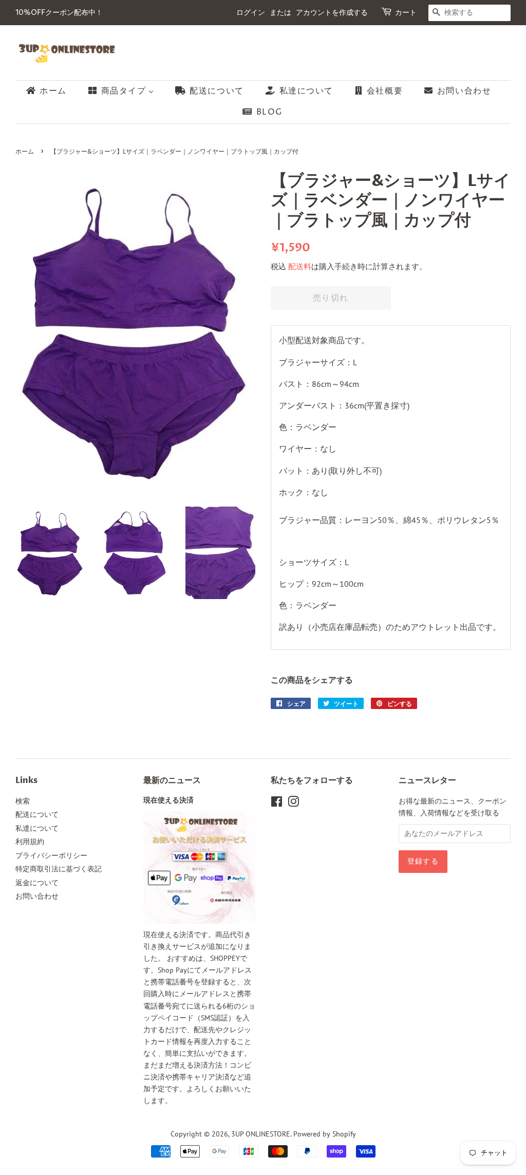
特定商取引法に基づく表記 (58, 868)
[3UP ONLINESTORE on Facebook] (277, 803)
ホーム (24, 151)
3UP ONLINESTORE (260, 1134)
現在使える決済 (168, 800)
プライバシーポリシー (51, 855)
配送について (37, 814)
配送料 (299, 266)
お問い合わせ (37, 896)
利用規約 (29, 841)
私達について (37, 828)
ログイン (250, 12)
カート (406, 12)
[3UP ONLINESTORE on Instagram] (293, 803)
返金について (37, 882)
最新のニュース (172, 780)
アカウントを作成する (332, 12)
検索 (22, 801)
